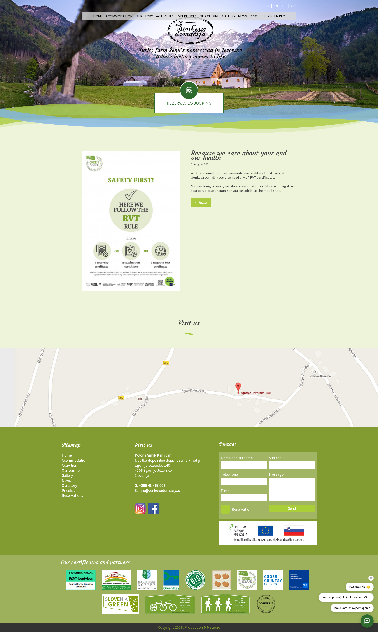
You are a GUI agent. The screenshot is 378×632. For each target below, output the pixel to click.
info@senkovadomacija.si (160, 490)
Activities (165, 16)
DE (284, 6)
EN (276, 6)
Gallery (228, 16)
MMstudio (212, 627)
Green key (276, 16)
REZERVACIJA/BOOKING (189, 103)
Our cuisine (209, 16)
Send (292, 508)
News (242, 16)
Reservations (72, 495)
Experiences (187, 16)
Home (98, 16)
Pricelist (257, 16)
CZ (293, 6)
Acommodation (119, 16)
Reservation (241, 509)
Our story (144, 16)
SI (267, 6)
